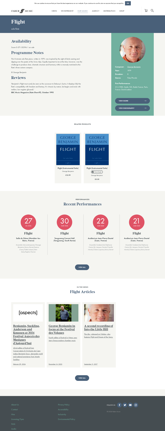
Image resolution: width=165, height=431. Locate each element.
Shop (121, 11)
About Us (15, 404)
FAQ (13, 424)
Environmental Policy (66, 419)
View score (123, 101)
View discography (126, 108)
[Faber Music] (22, 11)
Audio (13, 429)
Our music (83, 11)
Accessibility (63, 409)
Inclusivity (62, 414)
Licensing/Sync (17, 419)
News (54, 11)
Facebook (119, 405)
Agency (95, 11)
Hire (13, 414)
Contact (14, 409)
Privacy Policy (63, 404)
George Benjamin (134, 67)
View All (82, 267)
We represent (67, 11)
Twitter (124, 405)
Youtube (130, 405)
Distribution (109, 11)
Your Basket (146, 10)
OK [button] (128, 3)
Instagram (135, 405)
